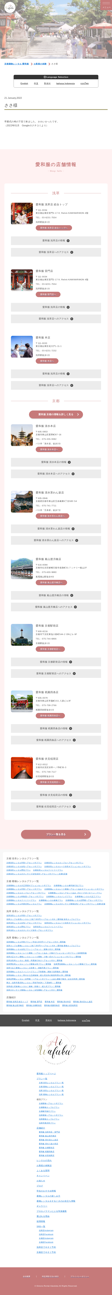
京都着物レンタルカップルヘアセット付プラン (26, 893)
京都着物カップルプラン (49, 1107)
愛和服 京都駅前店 (34, 1005)
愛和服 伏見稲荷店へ (50, 782)
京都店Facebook (46, 1242)
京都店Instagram (46, 1238)
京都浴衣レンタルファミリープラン (48, 870)
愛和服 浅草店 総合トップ (17, 1002)
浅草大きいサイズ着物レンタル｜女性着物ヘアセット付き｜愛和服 (34, 990)
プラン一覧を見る (56, 834)
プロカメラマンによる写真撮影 (52, 1211)
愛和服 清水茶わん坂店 (82, 1002)
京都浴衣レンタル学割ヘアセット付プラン (24, 863)
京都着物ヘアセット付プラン (51, 1103)
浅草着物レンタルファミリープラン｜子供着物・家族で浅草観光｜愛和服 (37, 972)
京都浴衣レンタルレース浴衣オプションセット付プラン (67, 867)
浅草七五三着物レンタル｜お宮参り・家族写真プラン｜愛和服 (32, 968)
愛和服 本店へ (47, 361)
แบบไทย (84, 83)
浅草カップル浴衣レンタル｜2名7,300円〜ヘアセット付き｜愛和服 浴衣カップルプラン (43, 919)
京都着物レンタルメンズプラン (59, 897)
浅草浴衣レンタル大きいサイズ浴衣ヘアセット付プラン (29, 930)
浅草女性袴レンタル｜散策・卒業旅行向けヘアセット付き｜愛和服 (34, 960)
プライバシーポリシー (79, 1276)
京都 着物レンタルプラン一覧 (51, 1087)
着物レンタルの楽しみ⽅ (48, 1196)
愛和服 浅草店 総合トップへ (54, 228)
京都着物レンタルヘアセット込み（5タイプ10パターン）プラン (75, 893)
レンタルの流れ (44, 1160)
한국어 (47, 83)
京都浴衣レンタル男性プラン (18, 870)
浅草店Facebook (46, 1234)
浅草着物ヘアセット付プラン (51, 1115)
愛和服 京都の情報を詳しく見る (56, 414)
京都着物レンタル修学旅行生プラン (69, 886)
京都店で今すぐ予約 (46, 1252)
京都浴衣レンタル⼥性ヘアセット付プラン (24, 867)
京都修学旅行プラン (47, 1111)
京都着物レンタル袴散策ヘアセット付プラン (25, 897)
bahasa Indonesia (65, 83)
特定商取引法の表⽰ (50, 1276)
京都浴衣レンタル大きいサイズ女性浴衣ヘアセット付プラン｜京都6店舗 (36, 874)
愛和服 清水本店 (64, 1002)
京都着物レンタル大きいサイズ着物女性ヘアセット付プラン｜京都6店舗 (74, 904)
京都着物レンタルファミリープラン (21, 900)
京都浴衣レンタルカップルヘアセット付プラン (64, 863)
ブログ (40, 1186)
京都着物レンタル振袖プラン (51, 900)
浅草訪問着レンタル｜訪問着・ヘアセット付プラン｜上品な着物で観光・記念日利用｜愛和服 (45, 979)
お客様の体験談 (44, 1165)
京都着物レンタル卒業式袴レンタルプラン (24, 904)
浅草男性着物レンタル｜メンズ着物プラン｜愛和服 (75, 964)
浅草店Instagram (46, 1230)
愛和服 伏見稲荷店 (70, 1005)
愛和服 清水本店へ (49, 449)
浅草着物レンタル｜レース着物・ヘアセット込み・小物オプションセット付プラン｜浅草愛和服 (46, 953)
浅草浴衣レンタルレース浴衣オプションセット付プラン (67, 923)
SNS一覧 (41, 1226)
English (24, 83)
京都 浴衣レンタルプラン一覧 (51, 1083)
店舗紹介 (41, 1128)
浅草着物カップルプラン (49, 1119)
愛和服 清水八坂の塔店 (48, 1144)
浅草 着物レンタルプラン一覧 (51, 1094)
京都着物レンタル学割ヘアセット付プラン (24, 889)
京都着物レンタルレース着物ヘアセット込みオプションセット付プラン (74, 889)
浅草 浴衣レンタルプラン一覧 (51, 1091)
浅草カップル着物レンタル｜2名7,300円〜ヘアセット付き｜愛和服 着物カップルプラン (43, 946)
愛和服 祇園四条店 (52, 1005)
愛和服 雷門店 (36, 1002)
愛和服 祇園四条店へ (50, 715)
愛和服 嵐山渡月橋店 (15, 1005)
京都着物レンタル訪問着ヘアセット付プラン (84, 900)
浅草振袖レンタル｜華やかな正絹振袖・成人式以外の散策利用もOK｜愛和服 (38, 975)
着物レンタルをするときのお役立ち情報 (56, 1201)
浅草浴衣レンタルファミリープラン (48, 927)
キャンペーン (43, 1176)
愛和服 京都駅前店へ (50, 649)
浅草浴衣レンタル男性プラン (18, 927)
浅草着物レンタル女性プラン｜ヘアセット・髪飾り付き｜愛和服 (33, 949)
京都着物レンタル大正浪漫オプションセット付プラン (28, 886)
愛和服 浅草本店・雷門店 (49, 1132)
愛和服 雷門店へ (48, 294)
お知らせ (41, 1181)
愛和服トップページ (46, 1073)
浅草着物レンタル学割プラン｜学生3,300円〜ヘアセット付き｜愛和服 (36, 942)
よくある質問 (43, 1170)
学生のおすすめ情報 (46, 1191)
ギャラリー (42, 1206)
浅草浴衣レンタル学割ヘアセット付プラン (24, 916)
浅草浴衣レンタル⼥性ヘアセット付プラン (24, 923)
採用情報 (41, 1221)
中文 (36, 83)
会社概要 (26, 1276)
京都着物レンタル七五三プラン (88, 897)
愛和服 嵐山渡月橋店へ (51, 582)
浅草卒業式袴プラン (47, 1123)
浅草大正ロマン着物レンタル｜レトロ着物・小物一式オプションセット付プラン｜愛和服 (43, 957)
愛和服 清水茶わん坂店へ (52, 516)
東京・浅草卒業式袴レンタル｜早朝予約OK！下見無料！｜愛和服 (33, 983)
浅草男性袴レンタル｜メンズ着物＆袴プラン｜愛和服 (28, 964)
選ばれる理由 (43, 1216)
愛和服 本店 (50, 1002)
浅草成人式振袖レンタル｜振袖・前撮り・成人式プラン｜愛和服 (33, 986)
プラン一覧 (42, 1078)
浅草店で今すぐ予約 (46, 1247)
